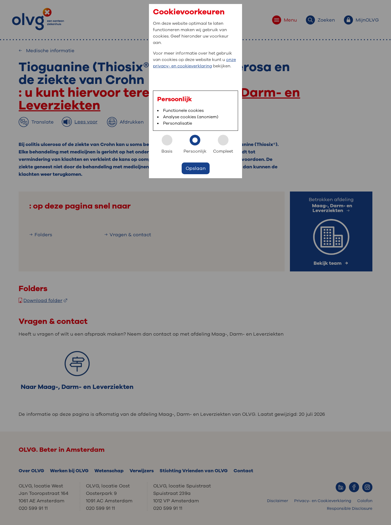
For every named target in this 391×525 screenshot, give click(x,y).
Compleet (223, 151)
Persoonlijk (195, 151)
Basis (166, 151)
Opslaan (196, 168)
